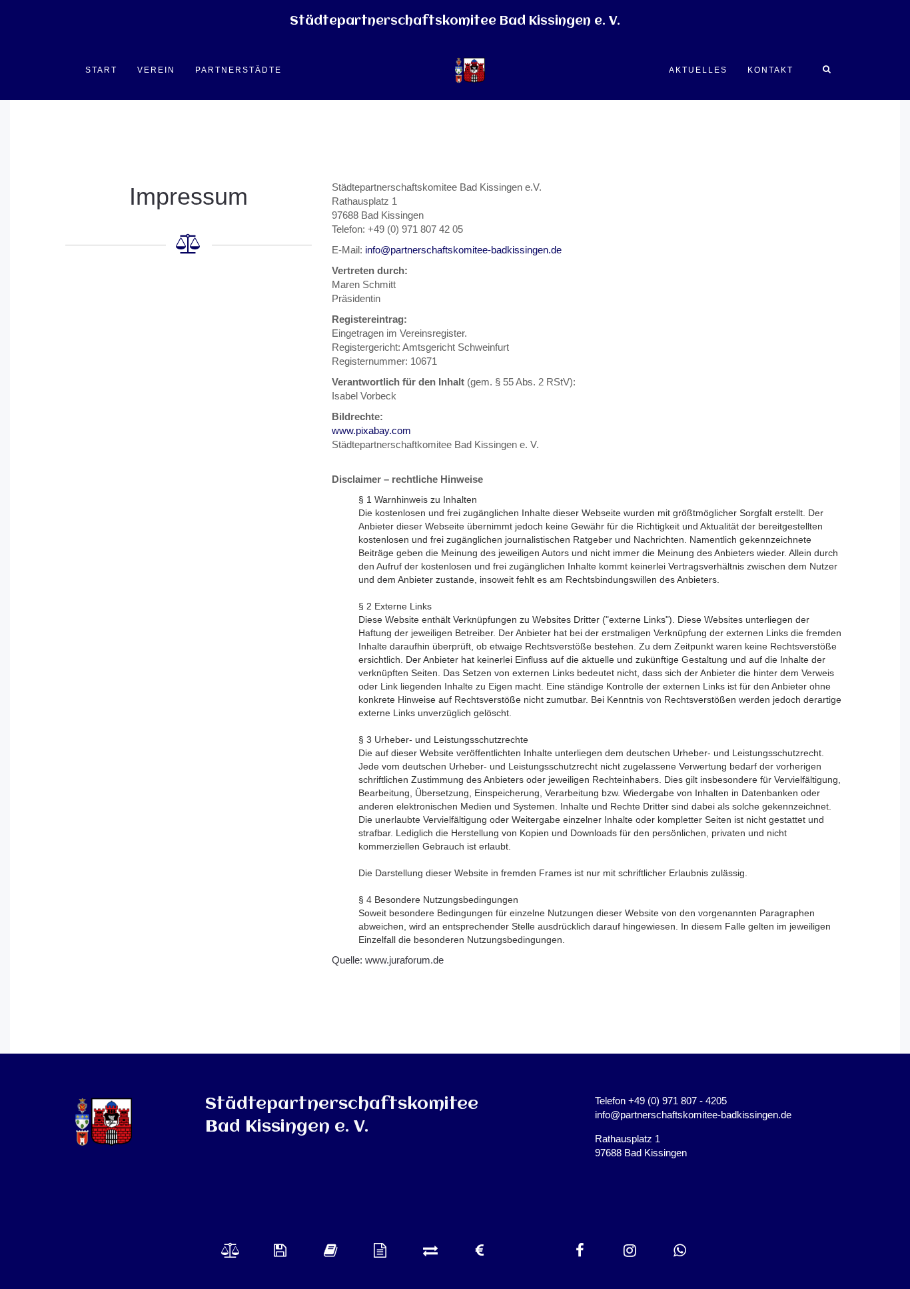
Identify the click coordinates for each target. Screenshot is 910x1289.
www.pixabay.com (371, 430)
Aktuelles (698, 70)
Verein (156, 70)
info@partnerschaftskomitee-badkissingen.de (463, 249)
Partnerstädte (238, 70)
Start (101, 70)
